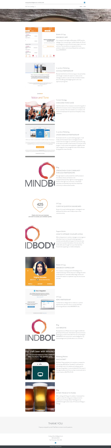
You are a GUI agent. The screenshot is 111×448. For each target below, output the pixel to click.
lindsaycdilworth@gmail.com (31, 2)
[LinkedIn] (84, 2)
